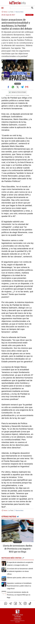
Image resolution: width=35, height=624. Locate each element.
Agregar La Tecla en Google (19, 92)
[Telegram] (10, 603)
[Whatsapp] (6, 603)
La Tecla (10, 12)
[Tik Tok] (30, 603)
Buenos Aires (19, 12)
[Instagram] (25, 603)
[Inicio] (17, 3)
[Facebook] (15, 603)
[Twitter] (20, 603)
